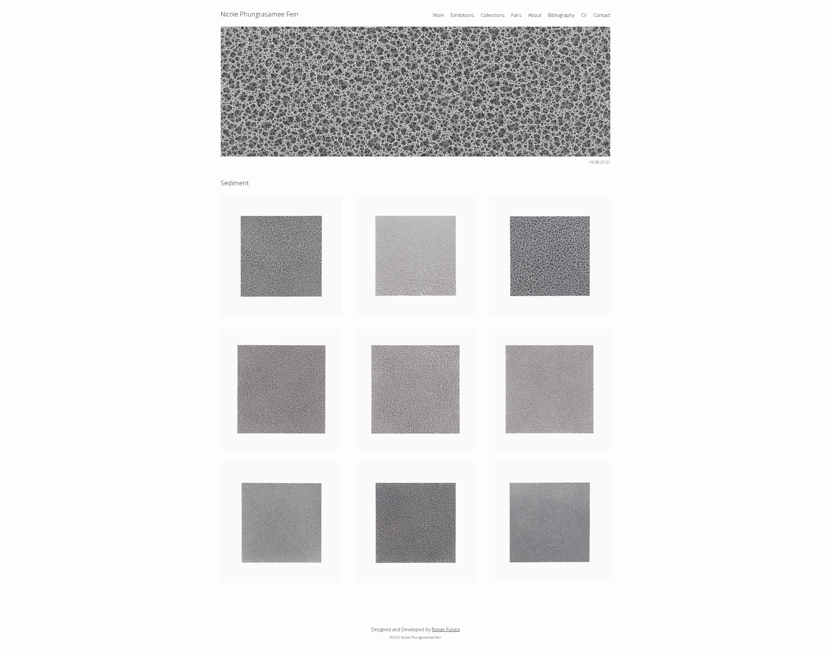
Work (438, 15)
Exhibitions (462, 15)
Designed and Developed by (415, 629)
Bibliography (561, 15)
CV (584, 15)
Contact (601, 15)
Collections (493, 15)
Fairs (516, 15)
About (534, 15)
